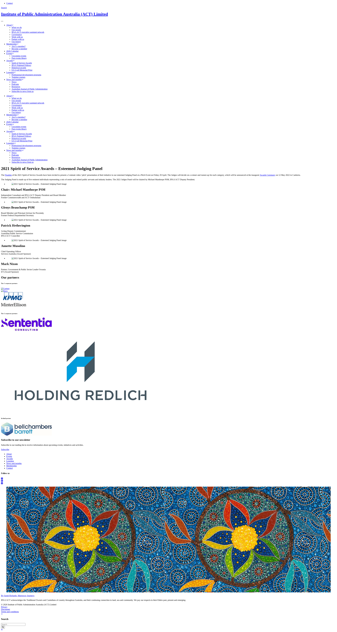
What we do (17, 27)
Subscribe (5, 449)
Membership (11, 44)
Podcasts (15, 84)
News (14, 82)
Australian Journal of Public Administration (30, 89)
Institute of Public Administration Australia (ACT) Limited (54, 14)
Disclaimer (5, 609)
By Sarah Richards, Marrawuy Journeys (17, 596)
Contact (9, 3)
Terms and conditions (10, 612)
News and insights (14, 79)
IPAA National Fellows (21, 65)
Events (9, 53)
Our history (16, 42)
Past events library (19, 58)
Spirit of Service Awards (22, 63)
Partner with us (18, 39)
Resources (16, 87)
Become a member (19, 49)
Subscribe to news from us (23, 91)
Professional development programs (26, 75)
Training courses (18, 77)
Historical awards (19, 68)
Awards (9, 60)
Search (4, 8)
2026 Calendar (12, 51)
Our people (16, 30)
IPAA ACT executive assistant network (28, 32)
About (9, 25)
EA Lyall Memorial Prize (22, 70)
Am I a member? (19, 46)
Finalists (8, 175)
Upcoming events (19, 56)
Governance (17, 34)
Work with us (17, 37)
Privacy (4, 607)
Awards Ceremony (267, 175)
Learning (10, 72)
